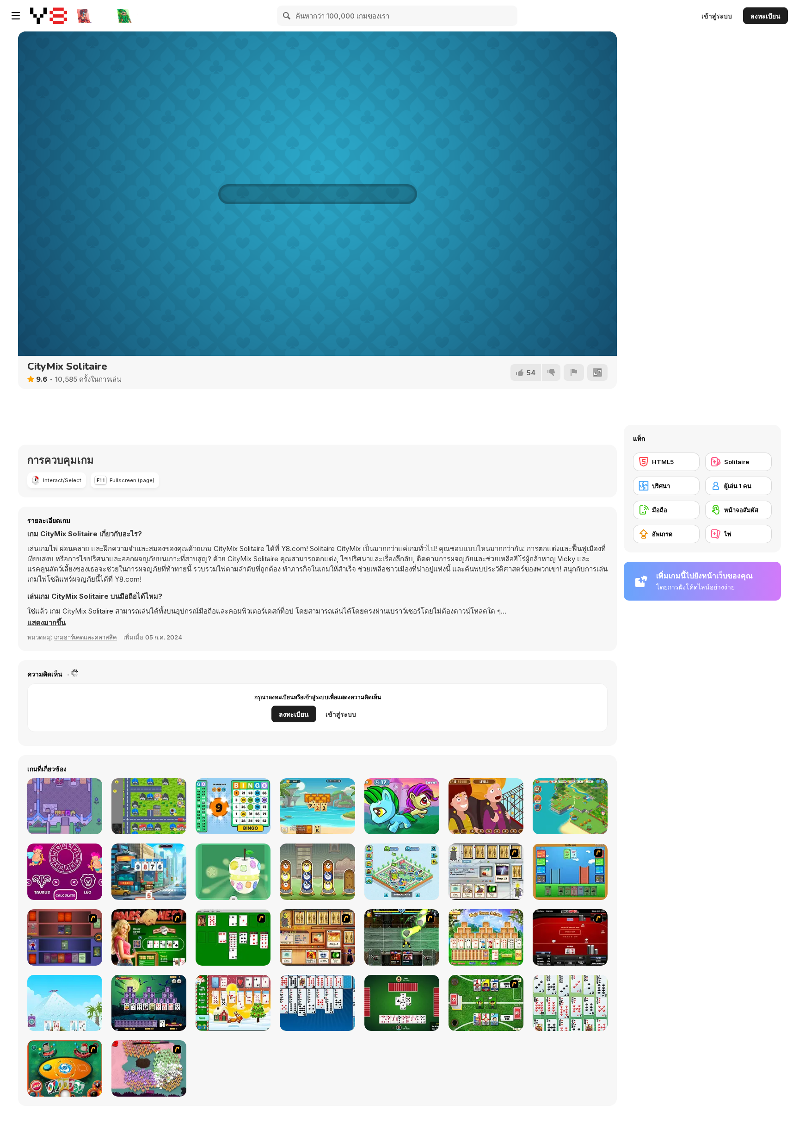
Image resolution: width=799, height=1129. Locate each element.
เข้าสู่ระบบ (716, 16)
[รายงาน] (574, 372)
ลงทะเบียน (765, 16)
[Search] (287, 16)
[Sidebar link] (15, 15)
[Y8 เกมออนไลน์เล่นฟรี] (49, 15)
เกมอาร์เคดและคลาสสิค (85, 637)
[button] (46, 623)
